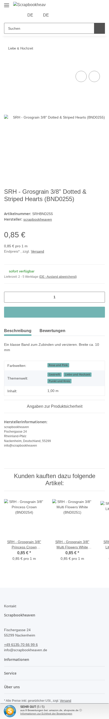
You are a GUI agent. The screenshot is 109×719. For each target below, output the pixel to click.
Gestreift (54, 374)
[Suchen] (99, 28)
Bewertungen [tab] (52, 331)
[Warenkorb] (76, 15)
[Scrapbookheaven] (29, 5)
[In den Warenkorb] (8, 64)
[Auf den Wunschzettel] (94, 76)
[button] (60, 15)
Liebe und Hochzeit (77, 374)
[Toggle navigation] (6, 3)
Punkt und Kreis (59, 381)
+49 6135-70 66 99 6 (21, 645)
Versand (37, 251)
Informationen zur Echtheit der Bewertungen (46, 713)
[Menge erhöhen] (99, 297)
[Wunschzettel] (68, 15)
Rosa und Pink (58, 365)
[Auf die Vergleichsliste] (81, 76)
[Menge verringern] (9, 297)
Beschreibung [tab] (17, 331)
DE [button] (30, 15)
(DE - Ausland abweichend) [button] (58, 277)
